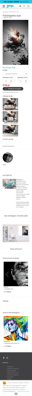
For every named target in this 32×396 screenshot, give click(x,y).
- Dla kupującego (11, 371)
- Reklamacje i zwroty (12, 373)
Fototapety (5, 12)
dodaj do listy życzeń (10, 92)
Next (24, 231)
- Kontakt (8, 379)
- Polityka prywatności (12, 369)
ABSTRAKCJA (12, 12)
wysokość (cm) (22, 77)
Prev (7, 231)
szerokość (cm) (8, 77)
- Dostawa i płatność (12, 375)
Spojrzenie (7, 341)
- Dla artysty (9, 377)
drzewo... (6, 287)
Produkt (5, 70)
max (18, 12)
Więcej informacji (23, 391)
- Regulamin (9, 367)
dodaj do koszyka (13, 89)
